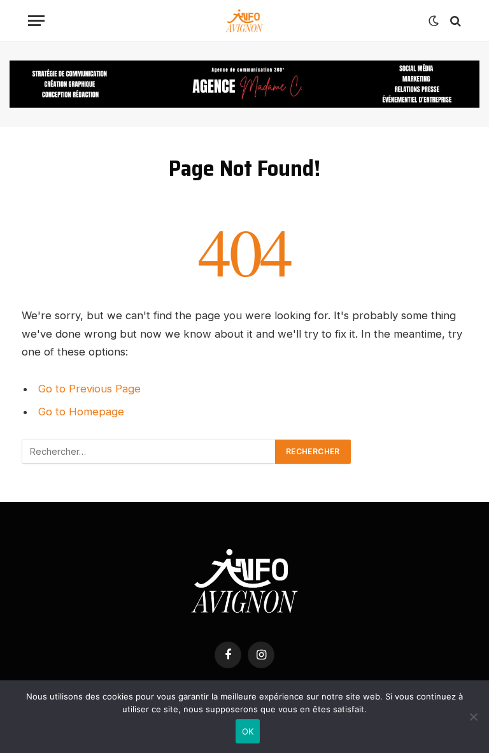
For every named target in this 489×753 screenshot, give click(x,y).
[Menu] (36, 20)
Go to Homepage (81, 411)
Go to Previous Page (89, 388)
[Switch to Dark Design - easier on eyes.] (433, 21)
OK (248, 731)
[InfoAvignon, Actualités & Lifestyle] (244, 20)
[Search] (454, 20)
